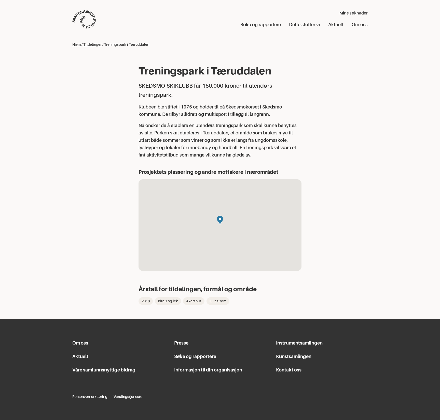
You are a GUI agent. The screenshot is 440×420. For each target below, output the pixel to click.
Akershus (193, 301)
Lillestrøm (218, 301)
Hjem (76, 44)
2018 (146, 301)
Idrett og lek (168, 301)
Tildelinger (92, 44)
